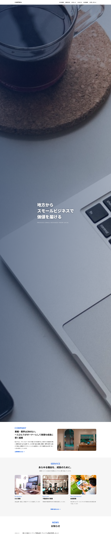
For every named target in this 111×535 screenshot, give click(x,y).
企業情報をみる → (20, 452)
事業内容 (67, 2)
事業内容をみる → (55, 509)
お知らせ (73, 2)
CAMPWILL (18, 2)
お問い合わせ (92, 2)
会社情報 (61, 2)
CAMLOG (79, 2)
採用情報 (85, 2)
